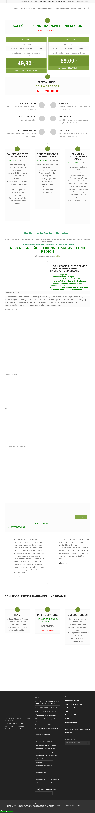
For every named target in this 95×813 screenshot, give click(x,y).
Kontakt (67, 718)
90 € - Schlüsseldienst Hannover (43, 745)
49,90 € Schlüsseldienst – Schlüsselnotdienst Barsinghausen (77, 731)
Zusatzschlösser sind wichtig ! (43, 725)
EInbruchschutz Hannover (50, 748)
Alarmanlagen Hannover (71, 697)
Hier (58, 256)
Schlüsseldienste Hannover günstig (44, 765)
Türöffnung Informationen (42, 735)
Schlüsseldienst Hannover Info (73, 704)
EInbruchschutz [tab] (11, 409)
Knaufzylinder (46, 752)
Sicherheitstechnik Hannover (52, 786)
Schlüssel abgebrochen (47, 758)
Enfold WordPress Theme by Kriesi (31, 803)
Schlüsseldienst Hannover (42, 772)
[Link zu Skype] (10, 1)
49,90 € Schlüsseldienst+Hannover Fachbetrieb (79, 1)
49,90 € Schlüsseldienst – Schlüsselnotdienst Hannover (52, 1)
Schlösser (38, 758)
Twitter (37, 789)
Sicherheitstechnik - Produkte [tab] (15, 447)
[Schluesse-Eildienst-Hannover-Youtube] (25, 273)
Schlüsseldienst (39, 762)
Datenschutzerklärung (71, 722)
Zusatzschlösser (48, 793)
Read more (47, 589)
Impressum (68, 725)
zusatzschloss (39, 793)
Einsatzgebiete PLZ (70, 715)
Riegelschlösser (54, 752)
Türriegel (42, 789)
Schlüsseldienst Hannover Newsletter (45, 715)
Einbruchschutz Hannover (72, 700)
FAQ (36, 1)
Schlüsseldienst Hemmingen (42, 779)
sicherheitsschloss (40, 786)
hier (55, 256)
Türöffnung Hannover (51, 789)
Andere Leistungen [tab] (12, 293)
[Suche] (88, 8)
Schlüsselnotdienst (54, 779)
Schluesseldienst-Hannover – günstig (45, 711)
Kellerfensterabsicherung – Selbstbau (46, 707)
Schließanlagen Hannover (41, 755)
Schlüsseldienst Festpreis (41, 769)
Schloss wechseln (53, 755)
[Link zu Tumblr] (13, 1)
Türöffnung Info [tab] (11, 374)
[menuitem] (36, 1)
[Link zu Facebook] (5, 1)
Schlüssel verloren (40, 782)
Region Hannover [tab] (11, 309)
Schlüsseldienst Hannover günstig (43, 775)
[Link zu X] (8, 1)
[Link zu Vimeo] (16, 1)
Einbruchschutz (39, 748)
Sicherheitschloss (50, 782)
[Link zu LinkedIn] (19, 1)
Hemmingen (38, 752)
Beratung (54, 745)
